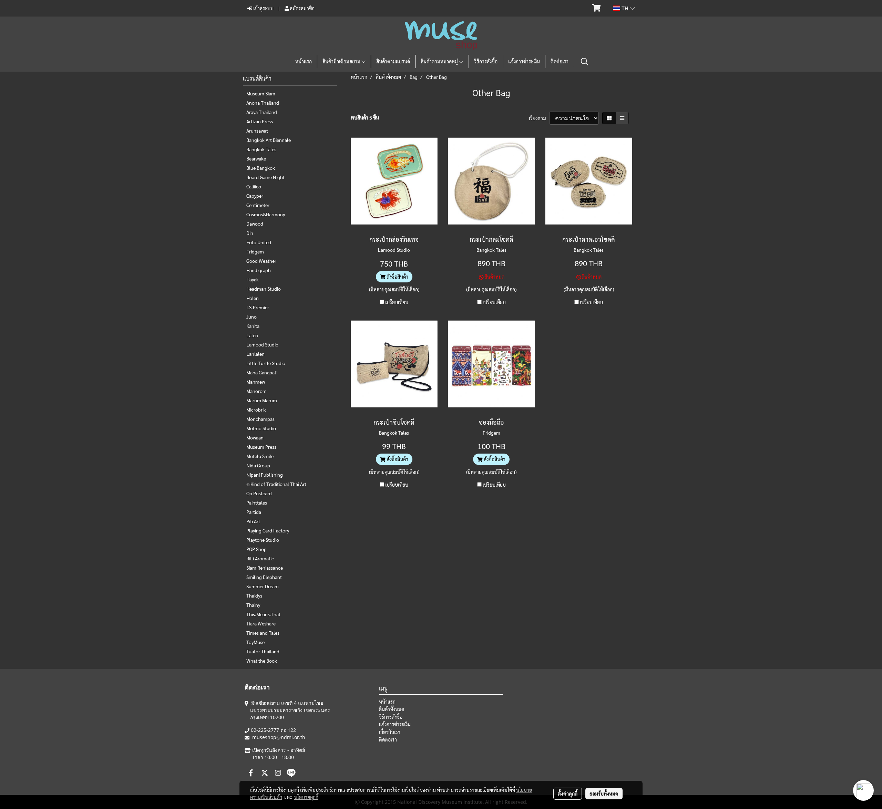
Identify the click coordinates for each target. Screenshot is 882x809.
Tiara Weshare (261, 623)
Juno (251, 316)
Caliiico (253, 186)
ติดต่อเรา (559, 61)
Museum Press (261, 447)
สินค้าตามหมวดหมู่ (440, 61)
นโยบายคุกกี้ (306, 797)
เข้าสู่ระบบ (263, 8)
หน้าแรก (303, 61)
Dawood (254, 223)
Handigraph (258, 270)
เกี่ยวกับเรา (389, 732)
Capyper (254, 196)
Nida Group (258, 465)
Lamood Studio (262, 344)
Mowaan (255, 437)
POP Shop (256, 549)
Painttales (256, 502)
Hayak (252, 279)
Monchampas (260, 419)
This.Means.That (263, 614)
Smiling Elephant (264, 577)
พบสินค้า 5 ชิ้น (365, 117)
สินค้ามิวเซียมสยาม (341, 61)
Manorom (256, 391)
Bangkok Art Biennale (268, 140)
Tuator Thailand (262, 651)
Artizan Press (259, 121)
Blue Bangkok (260, 168)
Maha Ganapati (261, 372)
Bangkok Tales (261, 149)
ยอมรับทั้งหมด (603, 793)
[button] (584, 61)
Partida (253, 512)
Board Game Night (265, 177)
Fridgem (255, 251)
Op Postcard (259, 493)
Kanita (252, 326)
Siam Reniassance (264, 567)
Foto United (258, 242)
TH (625, 8)
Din (249, 233)
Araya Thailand (261, 112)
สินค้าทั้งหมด (391, 709)
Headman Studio (263, 289)
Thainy (253, 605)
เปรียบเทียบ (396, 302)
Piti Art (253, 521)
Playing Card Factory (267, 530)
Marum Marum (261, 400)
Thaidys (254, 595)
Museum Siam (260, 93)
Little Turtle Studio (265, 363)
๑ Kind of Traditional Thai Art (276, 484)
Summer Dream (262, 586)
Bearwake (256, 158)
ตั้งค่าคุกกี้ (567, 793)
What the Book (261, 660)
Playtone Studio (262, 540)
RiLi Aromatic (260, 558)
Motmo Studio (261, 428)
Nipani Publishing (264, 474)
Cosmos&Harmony (265, 214)
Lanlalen (255, 354)
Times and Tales (262, 633)
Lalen (252, 335)
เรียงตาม (539, 118)
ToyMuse (255, 642)
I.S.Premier (257, 307)
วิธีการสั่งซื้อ (486, 61)
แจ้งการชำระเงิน (524, 61)
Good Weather (261, 261)
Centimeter (257, 205)
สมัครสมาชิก (302, 8)
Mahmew (255, 381)
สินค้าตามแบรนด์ (393, 61)
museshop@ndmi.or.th (278, 737)
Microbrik (256, 409)
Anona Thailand (262, 103)
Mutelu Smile (260, 456)
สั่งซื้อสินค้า (397, 276)
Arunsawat (257, 130)
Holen (252, 298)
